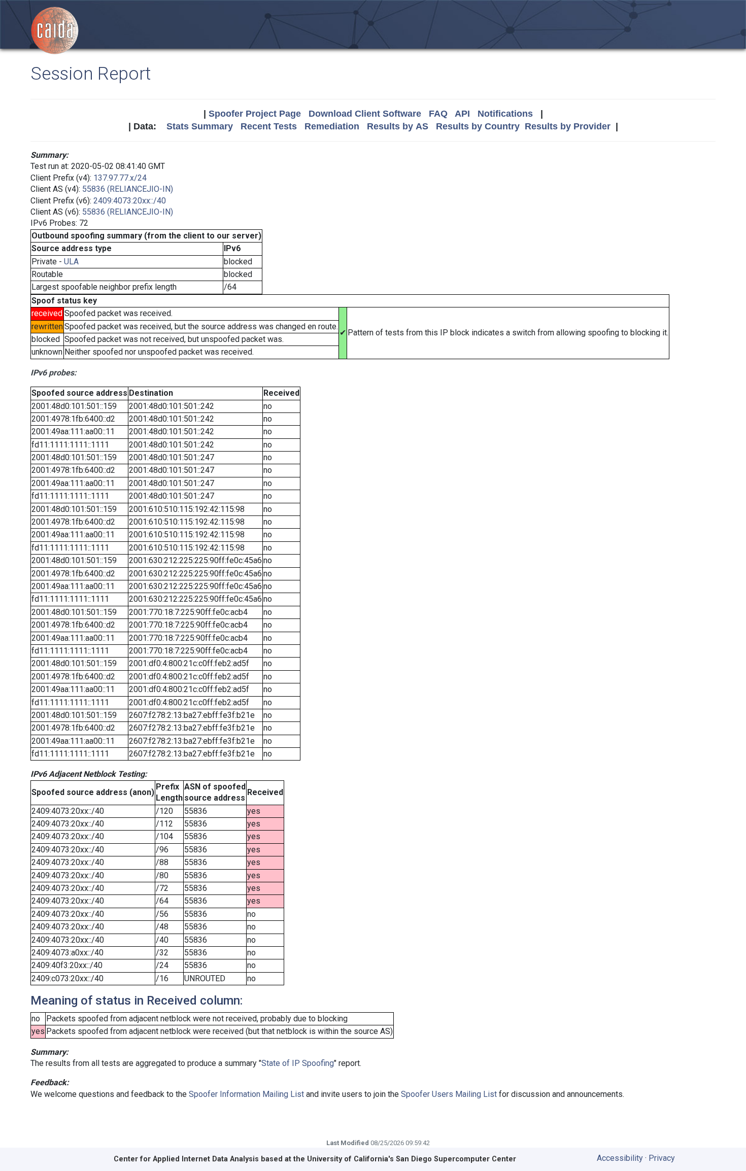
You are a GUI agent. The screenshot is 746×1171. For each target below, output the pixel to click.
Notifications (505, 114)
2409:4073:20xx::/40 (129, 200)
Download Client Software (365, 114)
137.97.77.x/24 (120, 178)
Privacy (662, 1158)
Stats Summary (199, 126)
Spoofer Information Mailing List (246, 1094)
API (462, 114)
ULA (71, 261)
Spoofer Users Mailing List (449, 1094)
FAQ (438, 114)
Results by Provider (568, 126)
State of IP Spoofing (297, 1063)
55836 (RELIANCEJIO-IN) (127, 189)
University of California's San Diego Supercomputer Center (411, 1159)
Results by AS (397, 126)
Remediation (331, 126)
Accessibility (620, 1158)
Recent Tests (269, 126)
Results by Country (478, 126)
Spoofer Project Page (255, 114)
